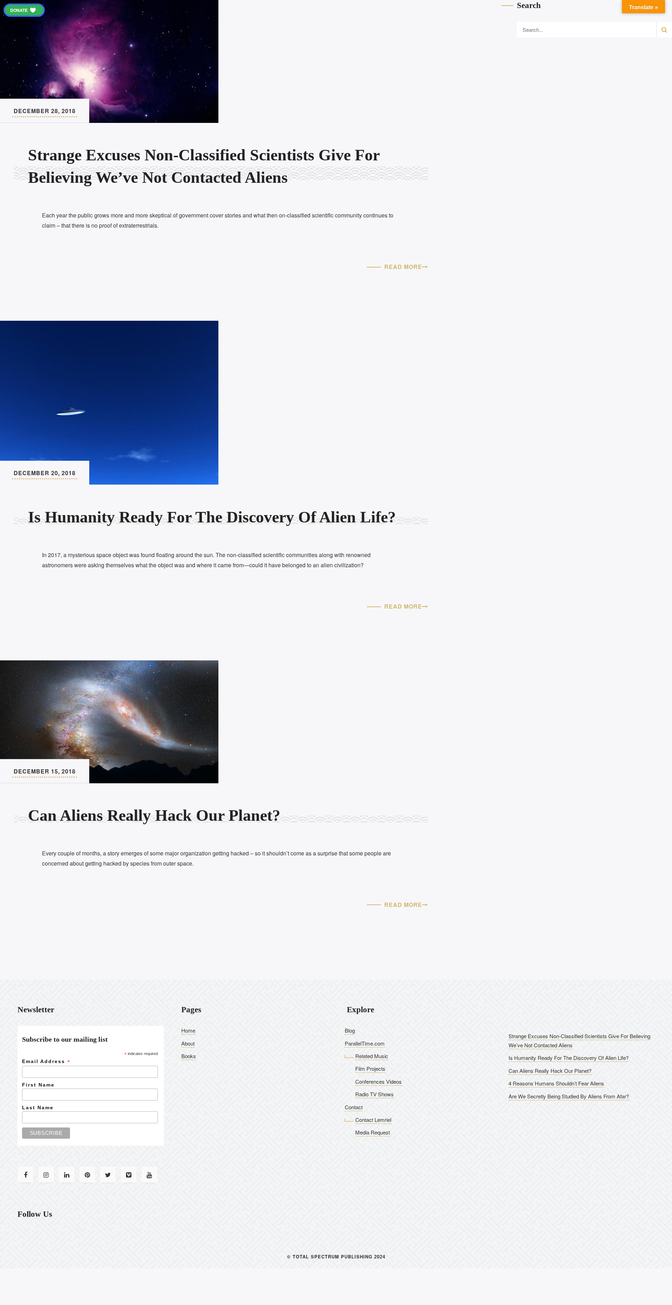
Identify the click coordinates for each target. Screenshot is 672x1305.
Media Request (372, 1132)
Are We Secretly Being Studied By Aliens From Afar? (569, 1096)
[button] (24, 10)
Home (188, 1030)
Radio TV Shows (374, 1094)
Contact (354, 1107)
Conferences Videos (378, 1081)
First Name (38, 1085)
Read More (403, 267)
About (188, 1043)
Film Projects (370, 1068)
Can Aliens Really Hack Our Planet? (550, 1070)
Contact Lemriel (373, 1119)
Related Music (371, 1056)
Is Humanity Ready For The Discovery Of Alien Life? (569, 1057)
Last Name (38, 1107)
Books (188, 1056)
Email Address (46, 1061)
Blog (350, 1030)
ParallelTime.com (365, 1043)
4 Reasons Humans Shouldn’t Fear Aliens (556, 1083)
